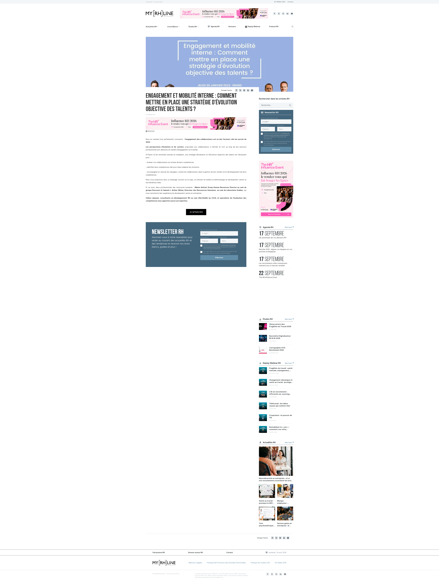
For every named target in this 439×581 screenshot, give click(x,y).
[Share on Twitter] (240, 90)
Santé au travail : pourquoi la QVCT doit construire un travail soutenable (267, 502)
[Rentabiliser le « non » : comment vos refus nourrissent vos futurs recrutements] (263, 429)
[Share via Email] (252, 90)
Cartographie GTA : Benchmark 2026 (277, 349)
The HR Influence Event (268, 277)
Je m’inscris (196, 212)
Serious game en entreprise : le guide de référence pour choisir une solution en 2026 (284, 524)
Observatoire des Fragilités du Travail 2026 (280, 325)
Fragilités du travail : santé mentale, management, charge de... (280, 369)
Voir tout (288, 227)
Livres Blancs (172, 27)
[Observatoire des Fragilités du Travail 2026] (263, 326)
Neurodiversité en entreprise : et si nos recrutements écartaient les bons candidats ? (275, 479)
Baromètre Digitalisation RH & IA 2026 (280, 337)
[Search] (292, 26)
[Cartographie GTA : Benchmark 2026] (263, 350)
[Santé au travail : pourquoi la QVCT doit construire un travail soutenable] (267, 491)
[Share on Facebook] (236, 90)
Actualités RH (151, 27)
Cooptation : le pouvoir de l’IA (280, 416)
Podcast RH (273, 26)
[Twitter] (278, 13)
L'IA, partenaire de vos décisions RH (272, 238)
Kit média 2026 (280, 563)
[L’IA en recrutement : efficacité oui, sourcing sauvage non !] (263, 394)
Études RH (193, 27)
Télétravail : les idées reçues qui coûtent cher (279, 404)
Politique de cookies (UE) (260, 563)
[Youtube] (291, 13)
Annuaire (232, 26)
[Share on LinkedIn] (248, 90)
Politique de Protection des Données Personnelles (226, 563)
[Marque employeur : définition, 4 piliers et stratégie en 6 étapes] (285, 491)
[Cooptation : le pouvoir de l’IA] (263, 417)
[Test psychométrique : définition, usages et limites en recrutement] (267, 513)
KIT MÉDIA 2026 (279, 2)
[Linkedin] (287, 13)
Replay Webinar (254, 26)
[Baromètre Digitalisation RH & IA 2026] (263, 338)
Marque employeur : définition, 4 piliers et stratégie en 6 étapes (283, 502)
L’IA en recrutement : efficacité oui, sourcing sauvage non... (279, 393)
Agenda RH (215, 26)
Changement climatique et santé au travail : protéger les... (280, 381)
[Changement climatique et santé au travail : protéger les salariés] (263, 382)
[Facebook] (274, 13)
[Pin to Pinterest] (244, 90)
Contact (290, 2)
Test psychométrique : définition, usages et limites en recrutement (267, 524)
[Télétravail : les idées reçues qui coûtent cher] (263, 405)
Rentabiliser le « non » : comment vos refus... (279, 428)
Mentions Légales (195, 563)
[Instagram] (283, 13)
